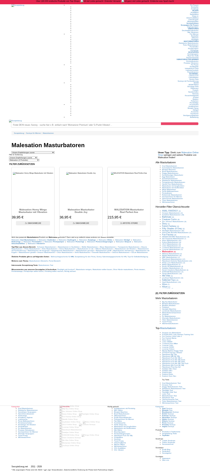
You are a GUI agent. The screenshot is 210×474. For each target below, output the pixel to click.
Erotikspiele (194, 67)
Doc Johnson (174, 221)
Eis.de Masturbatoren (140, 252)
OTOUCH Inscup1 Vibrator (172, 352)
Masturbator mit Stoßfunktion (173, 188)
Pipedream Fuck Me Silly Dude (173, 360)
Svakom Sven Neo (169, 376)
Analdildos (195, 12)
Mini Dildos (118, 430)
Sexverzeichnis (167, 444)
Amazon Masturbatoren (46, 252)
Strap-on (195, 16)
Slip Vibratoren (193, 32)
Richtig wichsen (70, 271)
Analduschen (194, 106)
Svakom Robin (167, 374)
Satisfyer (172, 268)
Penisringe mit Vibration (27, 425)
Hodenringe (22, 416)
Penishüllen (194, 47)
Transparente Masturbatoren (128, 247)
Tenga (172, 273)
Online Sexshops (168, 442)
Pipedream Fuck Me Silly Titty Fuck (175, 363)
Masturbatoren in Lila (85, 249)
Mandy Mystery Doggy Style (172, 351)
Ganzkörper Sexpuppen (27, 412)
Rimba (171, 264)
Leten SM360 (167, 342)
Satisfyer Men (167, 371)
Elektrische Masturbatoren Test (173, 388)
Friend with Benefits (176, 232)
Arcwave (172, 213)
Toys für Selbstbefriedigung (137, 257)
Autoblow (173, 215)
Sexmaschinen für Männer (172, 197)
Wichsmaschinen (168, 202)
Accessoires (194, 104)
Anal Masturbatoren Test (171, 383)
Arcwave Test (167, 385)
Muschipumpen (120, 432)
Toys (167, 410)
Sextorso (117, 439)
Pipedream (173, 259)
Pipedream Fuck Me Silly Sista (173, 361)
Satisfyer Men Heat (169, 369)
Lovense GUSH (168, 347)
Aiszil (171, 282)
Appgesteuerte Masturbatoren (62, 250)
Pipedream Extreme (177, 261)
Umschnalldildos (192, 18)
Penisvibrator (167, 193)
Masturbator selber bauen (102, 269)
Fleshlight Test (167, 390)
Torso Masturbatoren (191, 45)
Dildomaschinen (120, 416)
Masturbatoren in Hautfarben (69, 247)
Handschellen (193, 92)
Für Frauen (194, 5)
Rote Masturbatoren (49, 249)
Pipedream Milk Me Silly (171, 356)
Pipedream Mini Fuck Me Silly (173, 365)
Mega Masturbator (169, 189)
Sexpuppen (193, 52)
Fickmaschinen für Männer (124, 419)
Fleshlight (195, 39)
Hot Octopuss (174, 238)
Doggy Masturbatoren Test (172, 387)
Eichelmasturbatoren (170, 179)
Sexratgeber (166, 453)
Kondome (195, 112)
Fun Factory (169, 234)
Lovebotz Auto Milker (170, 343)
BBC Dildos (118, 410)
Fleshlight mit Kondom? (66, 269)
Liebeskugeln (193, 20)
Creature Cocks (170, 219)
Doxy (166, 223)
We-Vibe (167, 275)
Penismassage (17, 271)
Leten (171, 246)
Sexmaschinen (193, 23)
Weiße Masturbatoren (90, 247)
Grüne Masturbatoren (67, 249)
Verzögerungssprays (191, 115)
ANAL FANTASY (171, 211)
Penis (55, 261)
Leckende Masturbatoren (171, 311)
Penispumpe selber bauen (34, 271)
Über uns (165, 460)
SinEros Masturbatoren (121, 252)
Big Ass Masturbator (169, 302)
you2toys (172, 278)
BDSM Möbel (194, 85)
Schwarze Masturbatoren (46, 247)
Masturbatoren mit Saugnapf (38, 250)
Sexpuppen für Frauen (190, 25)
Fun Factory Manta (169, 338)
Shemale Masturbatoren (171, 318)
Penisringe (194, 50)
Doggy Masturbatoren (170, 173)
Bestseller (195, 7)
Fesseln (196, 90)
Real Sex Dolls (193, 56)
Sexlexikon (166, 451)
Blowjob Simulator (169, 305)
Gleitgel (196, 110)
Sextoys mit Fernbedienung (188, 81)
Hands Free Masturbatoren (172, 184)
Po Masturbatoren (169, 316)
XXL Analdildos (120, 448)
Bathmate (168, 217)
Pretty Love (173, 263)
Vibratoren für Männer (188, 59)
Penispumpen (193, 48)
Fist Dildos (118, 421)
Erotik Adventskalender (122, 417)
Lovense (172, 249)
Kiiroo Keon (166, 340)
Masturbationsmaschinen (171, 313)
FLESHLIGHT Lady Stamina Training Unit (177, 334)
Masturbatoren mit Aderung (123, 250)
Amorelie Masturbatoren (101, 252)
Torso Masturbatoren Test (171, 401)
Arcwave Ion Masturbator (171, 333)
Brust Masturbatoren (170, 171)
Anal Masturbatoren (169, 166)
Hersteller (172, 206)
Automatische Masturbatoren (173, 168)
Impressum (166, 458)
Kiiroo (171, 240)
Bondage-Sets (193, 86)
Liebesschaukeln (192, 70)
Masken (196, 99)
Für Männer (194, 34)
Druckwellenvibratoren (190, 30)
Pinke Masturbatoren (32, 249)
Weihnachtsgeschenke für (62, 257)
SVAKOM (172, 272)
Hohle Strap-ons (120, 425)
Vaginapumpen (193, 27)
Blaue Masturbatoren (108, 247)
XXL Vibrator (119, 450)
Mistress (172, 254)
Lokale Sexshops (168, 440)
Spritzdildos (194, 14)
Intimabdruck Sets (192, 68)
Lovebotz (172, 247)
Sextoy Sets (194, 79)
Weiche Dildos (119, 444)
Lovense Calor (167, 345)
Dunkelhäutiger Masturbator (172, 175)
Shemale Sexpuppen (26, 434)
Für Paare (195, 65)
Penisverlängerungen (122, 434)
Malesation (23, 240)
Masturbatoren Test (46, 265)
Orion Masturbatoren (65, 252)
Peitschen (195, 101)
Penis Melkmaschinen (170, 191)
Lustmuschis (22, 419)
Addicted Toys (170, 280)
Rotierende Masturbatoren (172, 195)
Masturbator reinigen (84, 269)
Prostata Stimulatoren (26, 430)
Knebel (196, 97)
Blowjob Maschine (169, 169)
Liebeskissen (194, 77)
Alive (165, 284)
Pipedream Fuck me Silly (123, 435)
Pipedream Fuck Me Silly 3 (172, 358)
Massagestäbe (193, 21)
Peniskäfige (194, 103)
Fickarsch (165, 307)
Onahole (165, 314)
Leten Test (166, 394)
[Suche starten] (179, 123)
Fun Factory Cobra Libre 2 (172, 336)
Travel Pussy (167, 322)
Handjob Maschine (169, 309)
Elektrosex (195, 88)
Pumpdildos (118, 437)
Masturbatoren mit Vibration (125, 249)
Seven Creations (175, 270)
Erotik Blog (166, 449)
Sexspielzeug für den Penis (85, 257)
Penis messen (139, 269)
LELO (171, 244)
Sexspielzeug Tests (169, 433)
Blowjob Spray (193, 108)
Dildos (195, 10)
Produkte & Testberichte (171, 432)
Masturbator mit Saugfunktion (173, 186)
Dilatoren (195, 38)
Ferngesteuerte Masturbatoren (173, 182)
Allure (166, 286)
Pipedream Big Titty (169, 354)
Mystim (171, 255)
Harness (195, 94)
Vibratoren (193, 29)
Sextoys (167, 408)
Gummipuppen (193, 54)
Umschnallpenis (120, 443)
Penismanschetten (25, 423)
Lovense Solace (168, 349)
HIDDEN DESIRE (175, 237)
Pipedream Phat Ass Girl (171, 367)
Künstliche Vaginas (25, 417)
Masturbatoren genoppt (85, 250)
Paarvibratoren (193, 72)
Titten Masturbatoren (170, 320)
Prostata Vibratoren (191, 63)
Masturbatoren (191, 41)
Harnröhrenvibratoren (26, 414)
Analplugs (195, 9)
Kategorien (160, 406)
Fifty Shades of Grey (173, 228)
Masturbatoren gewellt (27, 252)
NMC (171, 257)
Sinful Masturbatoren (82, 252)
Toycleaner (194, 113)
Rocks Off (172, 266)
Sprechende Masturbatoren (172, 198)
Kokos (171, 242)
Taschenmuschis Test (170, 399)
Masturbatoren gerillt (103, 250)
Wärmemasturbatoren (170, 323)
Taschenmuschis (192, 57)
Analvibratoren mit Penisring (124, 408)
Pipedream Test (168, 397)
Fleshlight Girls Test (169, 392)
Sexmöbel (194, 74)
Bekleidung (194, 117)
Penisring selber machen (54, 271)
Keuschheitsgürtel (192, 95)
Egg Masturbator (168, 177)
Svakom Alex (167, 372)
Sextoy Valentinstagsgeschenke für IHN (111, 257)
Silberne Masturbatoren (104, 249)
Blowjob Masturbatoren (170, 304)
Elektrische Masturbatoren (189, 43)
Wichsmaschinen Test (170, 403)
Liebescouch (194, 76)
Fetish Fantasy (170, 226)
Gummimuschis (119, 423)
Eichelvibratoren (192, 61)
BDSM (196, 83)
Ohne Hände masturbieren (123, 269)
